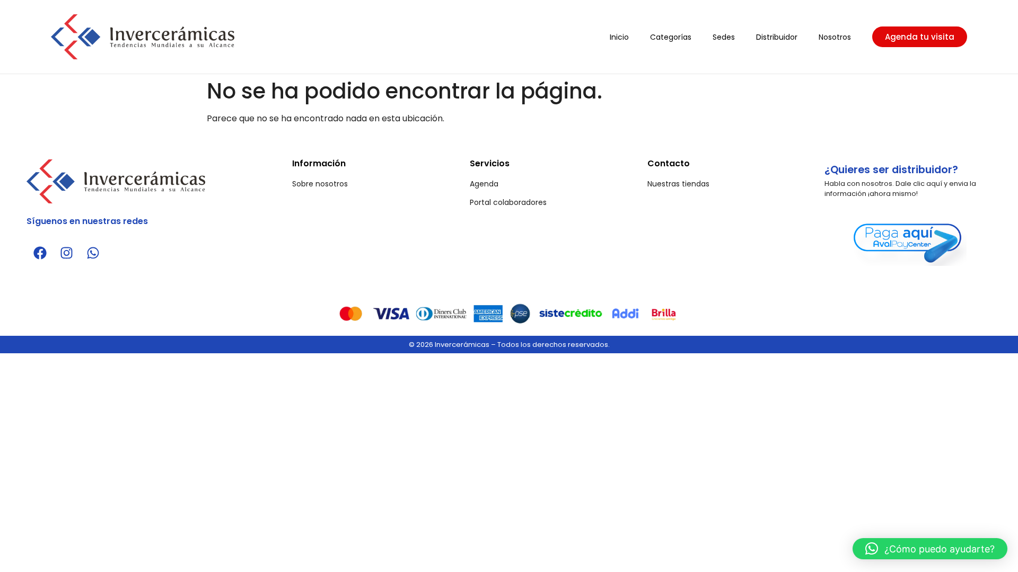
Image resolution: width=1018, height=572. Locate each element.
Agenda (484, 183)
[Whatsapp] (93, 252)
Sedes (724, 37)
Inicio (619, 37)
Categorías (670, 37)
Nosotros (835, 37)
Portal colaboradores (508, 202)
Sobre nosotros (320, 183)
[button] (930, 548)
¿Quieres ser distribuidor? (891, 170)
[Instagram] (66, 252)
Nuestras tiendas (678, 183)
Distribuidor (776, 37)
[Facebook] (40, 252)
